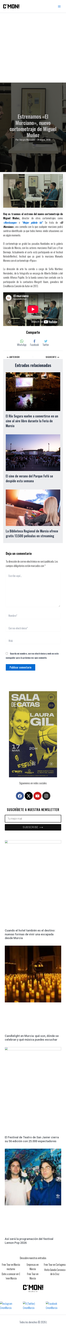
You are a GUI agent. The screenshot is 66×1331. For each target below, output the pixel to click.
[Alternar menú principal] (59, 6)
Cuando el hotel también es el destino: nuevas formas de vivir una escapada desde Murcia (30, 934)
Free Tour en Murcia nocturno (11, 1267)
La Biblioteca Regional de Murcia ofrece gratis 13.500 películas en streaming (32, 533)
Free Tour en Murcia (32, 1276)
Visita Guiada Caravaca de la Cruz (54, 1272)
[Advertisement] (33, 48)
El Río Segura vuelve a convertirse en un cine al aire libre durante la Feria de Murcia (32, 421)
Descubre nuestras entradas (33, 1258)
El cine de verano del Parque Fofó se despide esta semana (29, 478)
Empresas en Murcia (33, 1267)
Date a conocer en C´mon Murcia (11, 1276)
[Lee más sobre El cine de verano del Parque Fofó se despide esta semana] (33, 452)
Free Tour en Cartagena (55, 1265)
